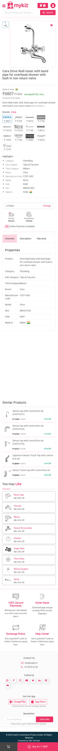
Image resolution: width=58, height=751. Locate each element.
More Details (37, 105)
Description (25, 238)
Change (47, 205)
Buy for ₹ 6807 (40, 746)
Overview (9, 238)
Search (49, 12)
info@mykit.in (31, 662)
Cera (13, 112)
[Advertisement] (29, 365)
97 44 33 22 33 (31, 666)
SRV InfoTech (34, 740)
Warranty (41, 238)
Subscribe (44, 719)
